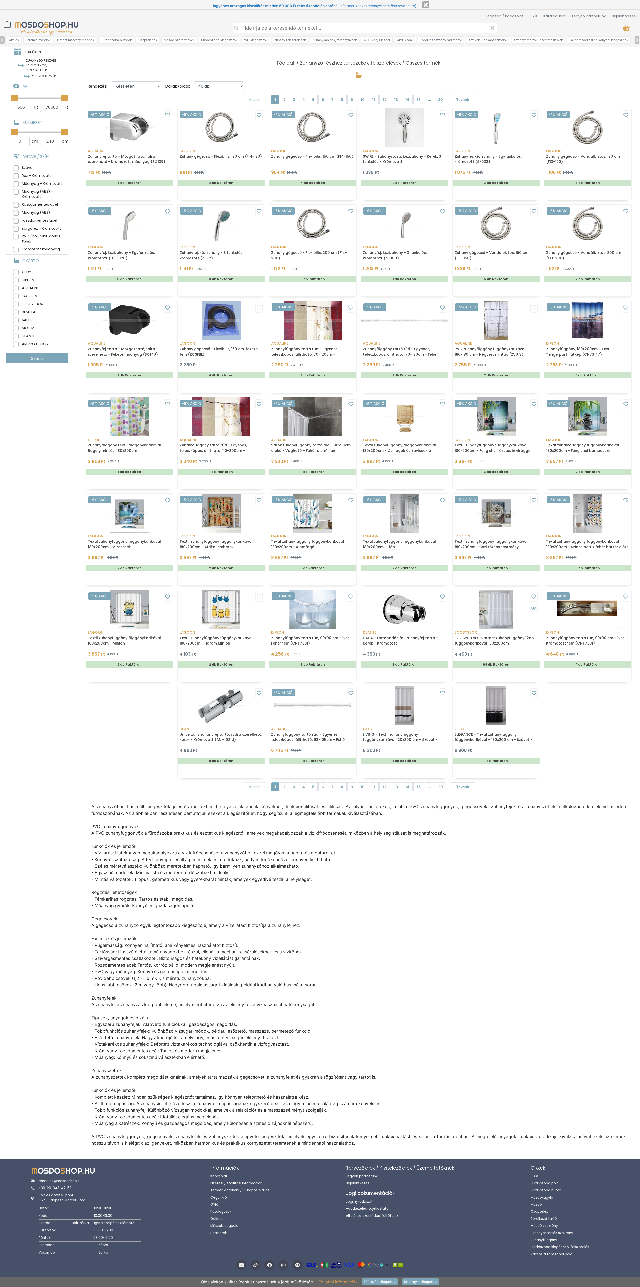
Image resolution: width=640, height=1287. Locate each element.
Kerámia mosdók (38, 40)
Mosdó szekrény (544, 1225)
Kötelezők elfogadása (380, 1282)
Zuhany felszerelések (290, 40)
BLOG (535, 1176)
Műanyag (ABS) (36, 212)
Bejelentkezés (624, 16)
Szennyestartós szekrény (552, 1233)
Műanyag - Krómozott (42, 183)
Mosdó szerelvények (179, 40)
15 (419, 99)
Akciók (14, 40)
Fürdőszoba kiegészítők (219, 40)
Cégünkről (219, 1197)
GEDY (26, 271)
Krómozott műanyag (41, 249)
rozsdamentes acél (39, 220)
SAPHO (28, 319)
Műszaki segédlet (225, 1225)
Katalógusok (555, 16)
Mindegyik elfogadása (420, 1282)
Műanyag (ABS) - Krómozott (37, 194)
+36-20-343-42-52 (55, 1188)
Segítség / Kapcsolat (505, 16)
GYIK (534, 16)
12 (385, 99)
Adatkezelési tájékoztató (367, 1208)
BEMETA (29, 311)
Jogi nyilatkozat (359, 1201)
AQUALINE (30, 287)
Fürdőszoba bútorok (116, 40)
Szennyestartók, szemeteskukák (538, 40)
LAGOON (29, 295)
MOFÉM (28, 327)
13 (396, 99)
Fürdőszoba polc (545, 1183)
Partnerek (218, 1233)
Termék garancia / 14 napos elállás (240, 1190)
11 (374, 99)
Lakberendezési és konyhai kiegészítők (599, 40)
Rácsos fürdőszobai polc (551, 1254)
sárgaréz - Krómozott (41, 228)
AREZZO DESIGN (35, 343)
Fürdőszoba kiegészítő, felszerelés (560, 1247)
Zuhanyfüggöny (544, 1240)
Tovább (462, 99)
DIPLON (28, 279)
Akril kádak (405, 40)
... (429, 99)
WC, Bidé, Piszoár (377, 40)
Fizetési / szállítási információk (236, 1183)
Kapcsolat (219, 1176)
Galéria (216, 1218)
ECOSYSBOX (32, 303)
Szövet (28, 167)
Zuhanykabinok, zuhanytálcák (334, 40)
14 (407, 99)
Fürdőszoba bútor (546, 1190)
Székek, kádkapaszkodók (488, 40)
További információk (338, 1281)
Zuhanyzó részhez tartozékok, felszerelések (350, 63)
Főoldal (285, 63)
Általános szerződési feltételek (372, 1215)
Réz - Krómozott (36, 175)
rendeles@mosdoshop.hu (60, 1181)
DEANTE (28, 335)
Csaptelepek (147, 40)
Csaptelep (540, 1211)
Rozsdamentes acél (40, 204)
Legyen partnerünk (589, 16)
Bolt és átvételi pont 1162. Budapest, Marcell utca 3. (64, 1198)
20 (440, 99)
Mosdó (536, 1204)
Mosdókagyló (542, 1197)
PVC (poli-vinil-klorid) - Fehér (42, 239)
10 (362, 99)
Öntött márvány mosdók (75, 40)
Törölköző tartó (544, 1218)
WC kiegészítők (256, 40)
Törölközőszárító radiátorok (441, 40)
